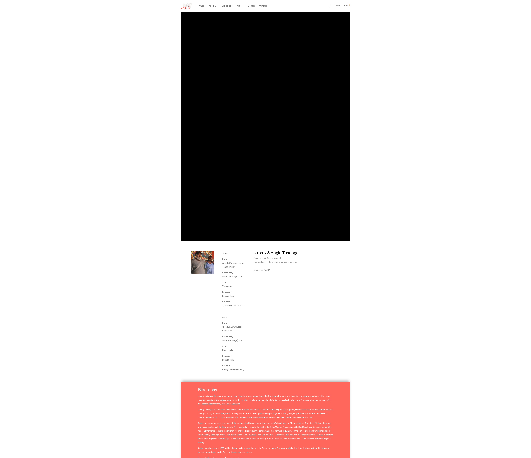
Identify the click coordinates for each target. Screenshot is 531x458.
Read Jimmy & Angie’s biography (268, 258)
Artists (240, 6)
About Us (213, 6)
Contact (263, 6)
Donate (251, 6)
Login (337, 5)
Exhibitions (227, 6)
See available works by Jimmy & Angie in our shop (275, 262)
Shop (201, 6)
